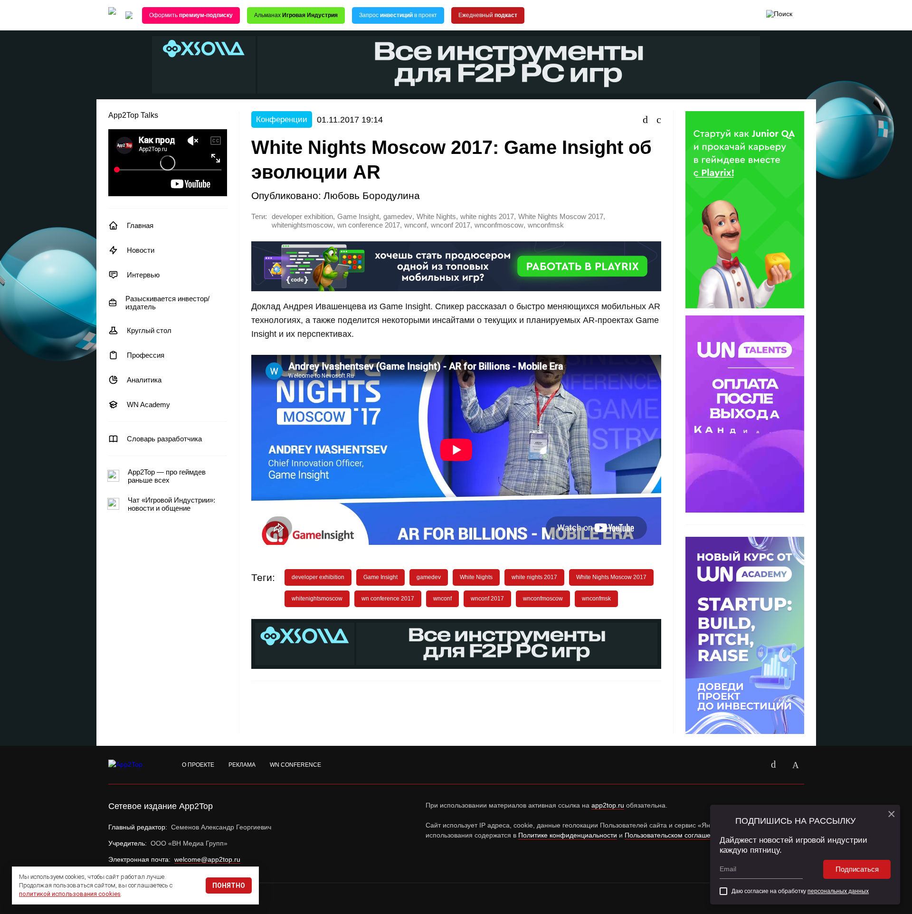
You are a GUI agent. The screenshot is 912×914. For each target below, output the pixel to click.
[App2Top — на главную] (134, 765)
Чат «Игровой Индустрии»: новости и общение (171, 504)
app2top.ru (607, 805)
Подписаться (857, 869)
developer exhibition (302, 216)
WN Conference (295, 765)
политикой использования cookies (70, 893)
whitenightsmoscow (302, 225)
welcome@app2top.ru (207, 859)
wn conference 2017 (368, 225)
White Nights (436, 216)
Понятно (228, 885)
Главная (140, 225)
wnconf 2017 (450, 225)
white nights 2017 (487, 216)
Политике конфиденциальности (567, 835)
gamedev (397, 216)
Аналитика (144, 380)
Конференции (281, 119)
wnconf (415, 225)
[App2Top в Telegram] (795, 764)
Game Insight (358, 216)
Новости (140, 250)
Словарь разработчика (164, 439)
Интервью (143, 275)
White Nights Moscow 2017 (560, 216)
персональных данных (838, 891)
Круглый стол (149, 330)
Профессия (145, 355)
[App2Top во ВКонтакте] (773, 764)
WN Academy (148, 404)
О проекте (198, 765)
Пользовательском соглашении (673, 835)
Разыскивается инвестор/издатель (167, 303)
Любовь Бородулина (371, 195)
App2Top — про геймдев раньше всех (167, 476)
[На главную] (112, 15)
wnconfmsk (546, 225)
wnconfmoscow (499, 225)
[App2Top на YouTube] (751, 764)
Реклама (242, 765)
